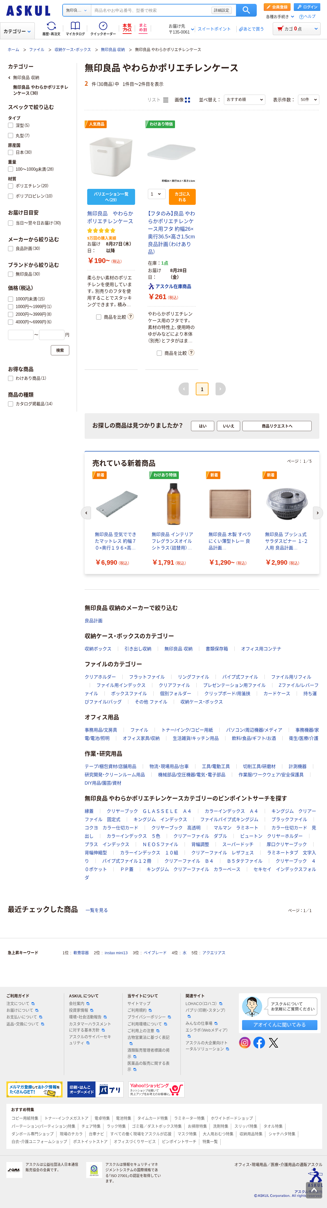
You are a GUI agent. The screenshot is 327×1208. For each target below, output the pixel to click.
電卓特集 (102, 1118)
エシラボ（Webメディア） (207, 1030)
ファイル (36, 50)
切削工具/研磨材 (259, 766)
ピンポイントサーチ (179, 1142)
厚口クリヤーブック (287, 844)
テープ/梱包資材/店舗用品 (110, 766)
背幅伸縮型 (96, 852)
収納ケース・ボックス (73, 50)
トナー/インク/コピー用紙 (187, 729)
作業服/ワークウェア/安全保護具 (271, 774)
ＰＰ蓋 (126, 869)
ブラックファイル (289, 819)
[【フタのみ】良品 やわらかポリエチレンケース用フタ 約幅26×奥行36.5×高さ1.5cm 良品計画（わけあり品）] (171, 157)
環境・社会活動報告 (85, 1017)
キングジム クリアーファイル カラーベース (193, 869)
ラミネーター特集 (189, 1118)
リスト (154, 99)
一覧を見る (97, 910)
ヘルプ (310, 17)
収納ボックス (98, 648)
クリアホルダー (100, 676)
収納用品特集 (251, 1134)
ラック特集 (116, 1126)
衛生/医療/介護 (303, 738)
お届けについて (19, 1010)
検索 (246, 10)
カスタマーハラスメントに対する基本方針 (90, 1027)
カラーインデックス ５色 (133, 836)
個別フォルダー (175, 693)
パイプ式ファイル (240, 676)
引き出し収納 (138, 648)
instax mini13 (116, 953)
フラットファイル (147, 676)
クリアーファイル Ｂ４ (189, 860)
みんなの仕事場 (199, 1023)
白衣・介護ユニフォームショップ (39, 1142)
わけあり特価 (161, 124)
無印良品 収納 (113, 50)
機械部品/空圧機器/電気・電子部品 (191, 774)
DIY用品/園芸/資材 (103, 783)
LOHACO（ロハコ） (201, 1004)
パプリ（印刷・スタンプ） (206, 1010)
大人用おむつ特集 (218, 1134)
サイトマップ (138, 1004)
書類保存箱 (217, 648)
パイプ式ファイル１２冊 (126, 860)
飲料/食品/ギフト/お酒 (254, 738)
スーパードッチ (238, 844)
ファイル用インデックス (121, 685)
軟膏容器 (81, 953)
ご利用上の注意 (140, 1031)
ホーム (13, 50)
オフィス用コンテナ (261, 648)
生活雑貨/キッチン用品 (196, 738)
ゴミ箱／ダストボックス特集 (157, 1126)
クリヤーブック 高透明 (176, 827)
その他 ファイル (151, 701)
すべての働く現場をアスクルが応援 (140, 1134)
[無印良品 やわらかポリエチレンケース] (111, 157)
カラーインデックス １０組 (149, 852)
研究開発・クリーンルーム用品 (115, 774)
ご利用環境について (144, 1024)
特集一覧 (210, 1142)
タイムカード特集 (152, 1118)
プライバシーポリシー (146, 1017)
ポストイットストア (90, 1142)
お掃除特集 (197, 1126)
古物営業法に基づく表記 (148, 1037)
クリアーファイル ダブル (200, 836)
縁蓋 (89, 811)
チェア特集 (91, 1126)
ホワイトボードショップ (232, 1118)
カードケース (276, 693)
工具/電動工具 (216, 766)
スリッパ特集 (245, 1126)
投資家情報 (78, 1010)
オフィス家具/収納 (141, 738)
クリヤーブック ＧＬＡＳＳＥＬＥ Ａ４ (149, 811)
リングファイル (193, 676)
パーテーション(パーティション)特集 (43, 1126)
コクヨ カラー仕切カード (111, 827)
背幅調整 (200, 844)
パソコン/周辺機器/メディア (254, 729)
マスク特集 (187, 1134)
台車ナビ (96, 1134)
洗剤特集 (220, 1126)
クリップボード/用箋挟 (227, 693)
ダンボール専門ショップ (32, 1134)
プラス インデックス (107, 844)
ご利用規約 (137, 1010)
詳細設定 (221, 10)
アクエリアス (213, 953)
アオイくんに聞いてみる (279, 1024)
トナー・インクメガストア (66, 1118)
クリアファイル (174, 685)
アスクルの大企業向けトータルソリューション (207, 1046)
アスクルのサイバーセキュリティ (90, 1040)
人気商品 (96, 124)
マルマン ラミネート (236, 827)
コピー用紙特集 (24, 1118)
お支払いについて (21, 1017)
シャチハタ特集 (282, 1134)
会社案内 (76, 1004)
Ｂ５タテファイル (244, 860)
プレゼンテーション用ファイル (234, 685)
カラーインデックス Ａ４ (231, 811)
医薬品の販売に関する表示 (148, 1066)
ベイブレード (155, 953)
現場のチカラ (71, 1134)
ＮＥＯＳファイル (160, 844)
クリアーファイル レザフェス (222, 852)
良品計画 (94, 620)
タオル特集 (273, 1126)
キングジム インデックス (160, 819)
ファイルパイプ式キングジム (229, 819)
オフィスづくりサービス (135, 1142)
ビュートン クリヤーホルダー (271, 836)
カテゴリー (15, 31)
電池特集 (123, 1118)
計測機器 (298, 766)
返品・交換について (22, 1024)
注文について (17, 1004)
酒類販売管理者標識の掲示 (148, 1053)
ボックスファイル (129, 693)
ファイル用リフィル (291, 676)
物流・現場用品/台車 (169, 766)
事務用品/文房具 (101, 729)
